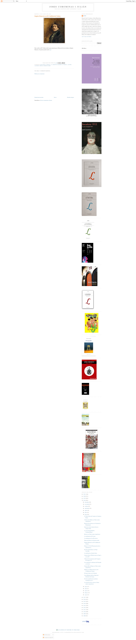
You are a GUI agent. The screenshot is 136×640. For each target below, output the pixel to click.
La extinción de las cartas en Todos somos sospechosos (91, 583)
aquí (50, 49)
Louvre (69, 64)
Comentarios (48, 637)
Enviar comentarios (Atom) (46, 100)
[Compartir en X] (61, 63)
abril (86, 588)
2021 (84, 494)
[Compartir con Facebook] (63, 63)
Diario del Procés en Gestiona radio (91, 540)
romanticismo (47, 65)
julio (86, 512)
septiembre (87, 508)
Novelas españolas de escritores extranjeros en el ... (91, 579)
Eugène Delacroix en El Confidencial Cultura (47, 16)
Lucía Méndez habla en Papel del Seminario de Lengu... (91, 576)
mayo (86, 586)
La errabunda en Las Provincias (91, 538)
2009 (84, 613)
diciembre (87, 502)
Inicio (55, 97)
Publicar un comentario (39, 73)
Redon (41, 65)
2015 (84, 601)
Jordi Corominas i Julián (68, 6)
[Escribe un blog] (60, 63)
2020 (84, 496)
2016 (84, 599)
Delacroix (43, 64)
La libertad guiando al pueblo (59, 64)
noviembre (87, 504)
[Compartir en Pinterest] (64, 63)
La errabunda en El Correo (89, 536)
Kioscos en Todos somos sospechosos (92, 534)
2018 (84, 500)
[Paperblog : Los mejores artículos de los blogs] (86, 622)
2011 (84, 609)
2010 (84, 611)
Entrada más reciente (39, 97)
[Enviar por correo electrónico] (58, 63)
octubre (86, 506)
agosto (86, 510)
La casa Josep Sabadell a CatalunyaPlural (89, 531)
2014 (84, 603)
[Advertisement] (46, 85)
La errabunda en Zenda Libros (90, 553)
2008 (84, 615)
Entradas (47, 634)
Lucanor (37, 65)
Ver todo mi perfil (87, 36)
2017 (84, 597)
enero (86, 594)
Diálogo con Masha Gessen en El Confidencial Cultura (91, 570)
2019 (84, 498)
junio (86, 514)
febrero (86, 592)
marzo (86, 590)
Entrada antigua (70, 97)
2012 (84, 607)
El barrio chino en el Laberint (90, 573)
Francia (48, 64)
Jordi (84, 15)
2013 (84, 605)
